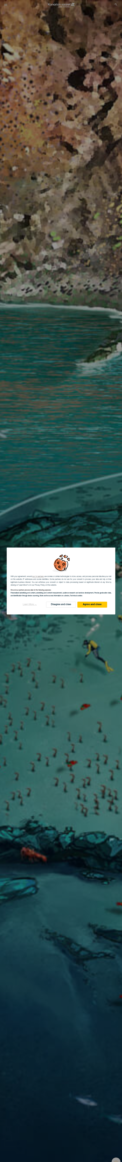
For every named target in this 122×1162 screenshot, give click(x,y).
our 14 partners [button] (38, 576)
